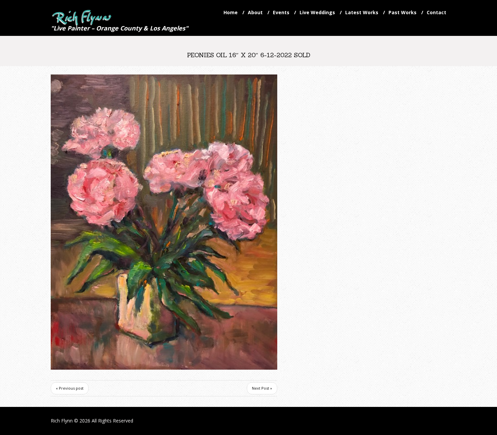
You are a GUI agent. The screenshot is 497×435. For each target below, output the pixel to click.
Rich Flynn (62, 420)
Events (281, 12)
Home (230, 12)
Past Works (402, 12)
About (255, 12)
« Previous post (70, 388)
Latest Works (361, 12)
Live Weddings (317, 12)
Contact (436, 12)
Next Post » (262, 388)
